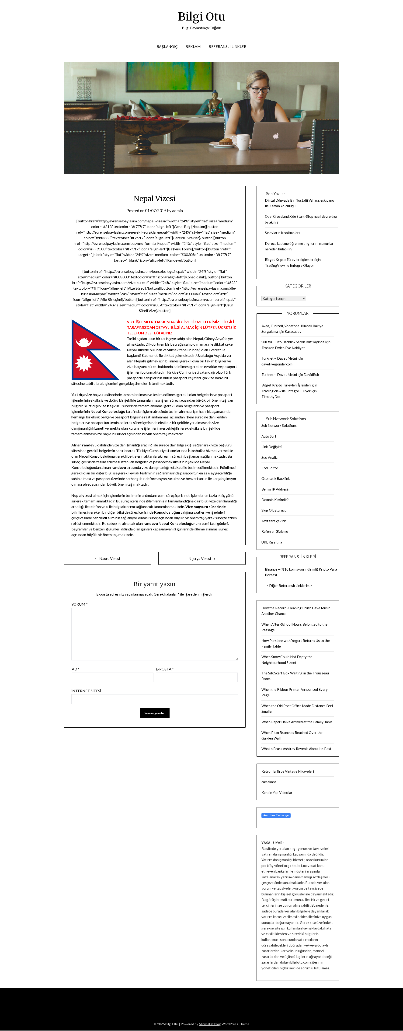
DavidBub (311, 374)
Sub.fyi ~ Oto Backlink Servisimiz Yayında (292, 342)
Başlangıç (167, 46)
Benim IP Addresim (275, 489)
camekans (268, 782)
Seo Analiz (269, 457)
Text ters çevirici (274, 521)
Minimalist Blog (210, 1024)
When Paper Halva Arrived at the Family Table (297, 722)
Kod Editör (269, 468)
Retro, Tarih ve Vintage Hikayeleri (287, 771)
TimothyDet (271, 396)
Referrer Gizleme (274, 531)
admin (177, 210)
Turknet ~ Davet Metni (279, 358)
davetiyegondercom (276, 364)
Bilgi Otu (201, 17)
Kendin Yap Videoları (277, 792)
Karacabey (293, 331)
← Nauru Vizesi (107, 558)
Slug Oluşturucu (273, 510)
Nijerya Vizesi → (201, 558)
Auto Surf (268, 436)
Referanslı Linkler (227, 46)
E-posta (165, 669)
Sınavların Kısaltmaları (282, 233)
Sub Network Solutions (279, 425)
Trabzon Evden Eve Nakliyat (283, 348)
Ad (76, 669)
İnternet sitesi (86, 690)
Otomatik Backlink (275, 478)
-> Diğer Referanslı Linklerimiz (288, 585)
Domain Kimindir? (275, 500)
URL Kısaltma (271, 542)
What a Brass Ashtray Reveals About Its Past (296, 749)
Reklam (193, 46)
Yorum (79, 604)
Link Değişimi (271, 447)
